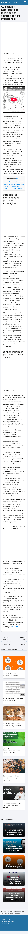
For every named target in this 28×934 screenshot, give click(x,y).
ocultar (18, 178)
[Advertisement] (14, 35)
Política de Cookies (7, 924)
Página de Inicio (6, 919)
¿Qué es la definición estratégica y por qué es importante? (7, 641)
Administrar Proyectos (9, 2)
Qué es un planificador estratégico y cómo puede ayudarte (22, 641)
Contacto (4, 926)
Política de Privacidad (8, 921)
